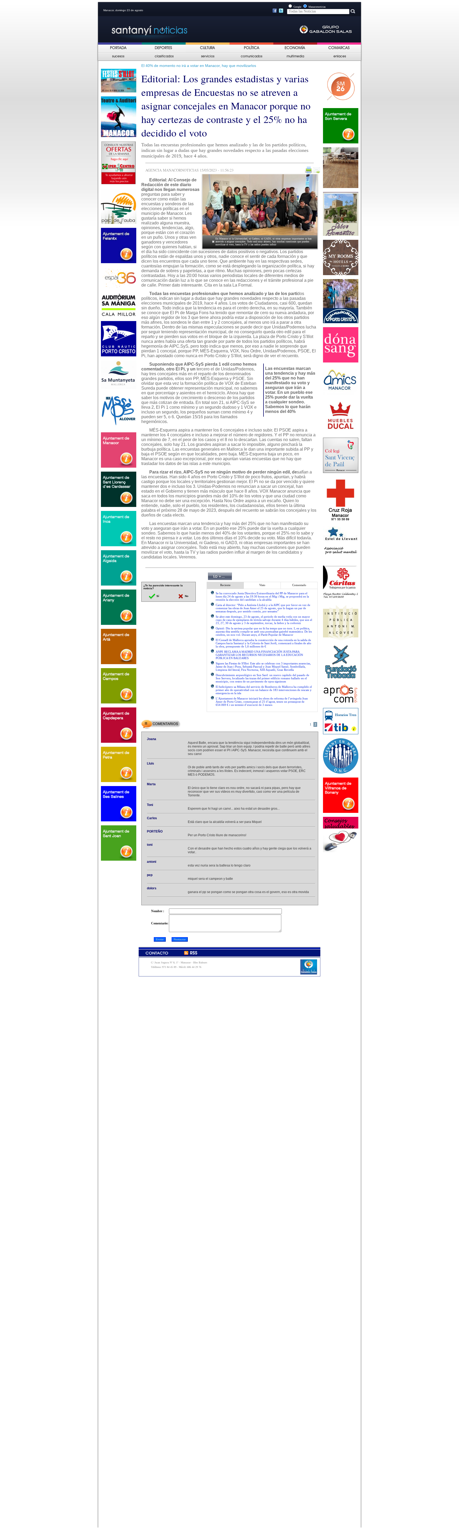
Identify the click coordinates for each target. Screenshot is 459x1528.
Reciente (225, 585)
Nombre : (157, 911)
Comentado (299, 585)
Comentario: (159, 923)
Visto (262, 585)
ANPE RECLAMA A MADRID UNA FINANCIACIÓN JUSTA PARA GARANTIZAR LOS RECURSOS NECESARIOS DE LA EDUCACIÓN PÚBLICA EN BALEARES (259, 655)
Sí (157, 596)
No (186, 596)
